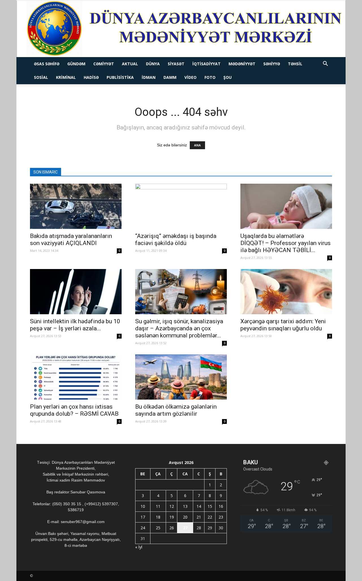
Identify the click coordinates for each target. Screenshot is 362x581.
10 (143, 506)
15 (210, 506)
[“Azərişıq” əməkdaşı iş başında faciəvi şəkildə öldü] (181, 206)
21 (199, 517)
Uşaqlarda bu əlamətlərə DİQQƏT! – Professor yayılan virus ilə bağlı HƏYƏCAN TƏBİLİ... (285, 243)
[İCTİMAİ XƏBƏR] (181, 29)
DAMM (169, 77)
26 (171, 527)
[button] (325, 64)
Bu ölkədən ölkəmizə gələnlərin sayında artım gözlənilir (176, 410)
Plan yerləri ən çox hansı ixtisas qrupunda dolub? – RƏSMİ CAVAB (74, 410)
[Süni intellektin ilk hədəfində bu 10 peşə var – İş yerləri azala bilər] (76, 291)
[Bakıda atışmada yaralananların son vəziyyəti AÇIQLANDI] (76, 206)
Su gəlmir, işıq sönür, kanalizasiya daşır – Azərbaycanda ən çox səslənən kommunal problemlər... (179, 328)
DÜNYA (153, 63)
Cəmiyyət (103, 63)
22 (210, 517)
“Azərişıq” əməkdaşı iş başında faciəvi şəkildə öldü (175, 239)
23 (221, 517)
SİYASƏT (176, 63)
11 (158, 506)
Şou (227, 77)
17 (143, 517)
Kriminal (66, 77)
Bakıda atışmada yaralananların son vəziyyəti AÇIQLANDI (71, 239)
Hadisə (91, 77)
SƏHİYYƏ (271, 63)
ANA (197, 145)
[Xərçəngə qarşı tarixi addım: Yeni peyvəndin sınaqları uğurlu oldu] (286, 291)
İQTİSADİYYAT (206, 63)
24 (143, 527)
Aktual (130, 63)
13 (185, 506)
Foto (210, 77)
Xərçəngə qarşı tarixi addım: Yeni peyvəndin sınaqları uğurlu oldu (283, 325)
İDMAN (149, 77)
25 (158, 527)
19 (171, 517)
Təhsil (295, 63)
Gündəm (76, 63)
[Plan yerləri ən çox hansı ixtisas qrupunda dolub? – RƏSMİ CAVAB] (76, 377)
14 (199, 506)
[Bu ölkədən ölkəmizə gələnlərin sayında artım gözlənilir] (181, 377)
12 (171, 506)
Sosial (41, 77)
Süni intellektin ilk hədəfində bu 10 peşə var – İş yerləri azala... (75, 325)
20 (185, 517)
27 (185, 527)
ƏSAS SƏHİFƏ (46, 63)
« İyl (138, 547)
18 (158, 517)
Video (190, 77)
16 (221, 506)
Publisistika (120, 77)
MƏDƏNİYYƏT (242, 63)
